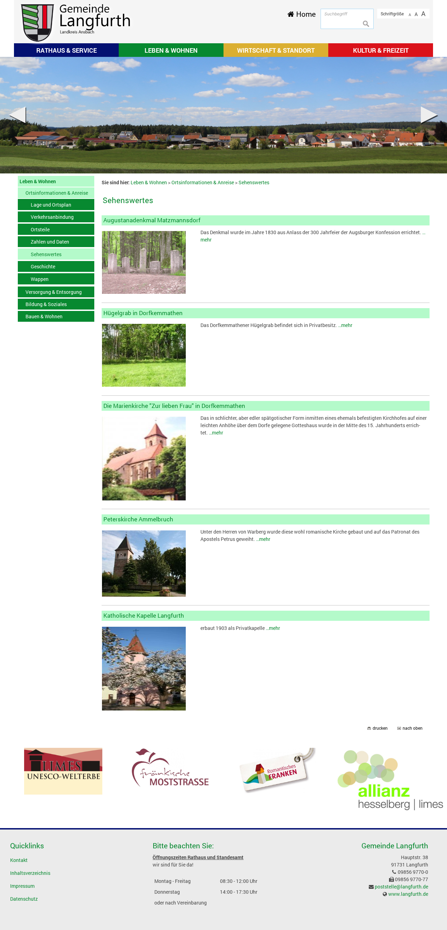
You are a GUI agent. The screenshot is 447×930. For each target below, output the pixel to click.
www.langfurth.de (408, 894)
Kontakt (19, 860)
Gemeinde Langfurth (394, 845)
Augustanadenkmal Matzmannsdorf (151, 220)
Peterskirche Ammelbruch (138, 519)
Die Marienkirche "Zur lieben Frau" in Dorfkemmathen (174, 406)
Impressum (22, 886)
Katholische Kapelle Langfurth (143, 615)
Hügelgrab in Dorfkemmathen (143, 313)
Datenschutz (24, 898)
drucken (380, 728)
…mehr (345, 325)
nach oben (413, 728)
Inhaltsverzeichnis (30, 873)
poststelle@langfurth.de (401, 886)
